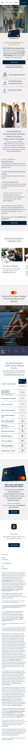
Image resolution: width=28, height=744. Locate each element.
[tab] (3, 351)
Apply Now (23, 2)
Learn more (14, 545)
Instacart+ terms (5, 699)
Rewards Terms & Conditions (8, 589)
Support (3, 557)
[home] (12, 2)
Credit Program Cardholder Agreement (11, 607)
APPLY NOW (14, 62)
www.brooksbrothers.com (7, 580)
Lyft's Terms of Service (15, 659)
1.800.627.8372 (20, 715)
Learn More (8, 342)
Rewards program (14, 375)
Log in (3, 566)
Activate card (5, 568)
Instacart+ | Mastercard (17, 705)
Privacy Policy (5, 559)
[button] (2, 2)
